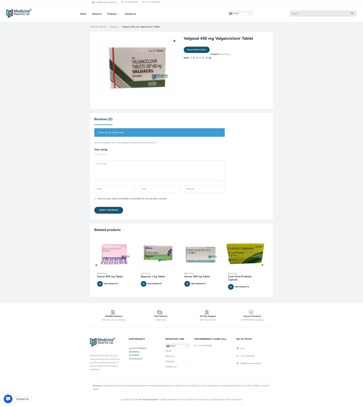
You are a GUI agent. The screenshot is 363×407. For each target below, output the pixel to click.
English (235, 13)
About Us (170, 356)
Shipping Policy (217, 399)
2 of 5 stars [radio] (98, 154)
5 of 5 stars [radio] (106, 154)
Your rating (100, 149)
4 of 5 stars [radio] (103, 154)
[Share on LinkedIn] (197, 58)
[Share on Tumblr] (200, 58)
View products (111, 284)
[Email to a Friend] (210, 58)
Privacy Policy (203, 399)
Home (168, 351)
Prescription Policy (234, 399)
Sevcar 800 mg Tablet (110, 276)
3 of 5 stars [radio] (101, 154)
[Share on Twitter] (194, 58)
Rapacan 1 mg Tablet (153, 276)
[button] (175, 41)
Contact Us (171, 366)
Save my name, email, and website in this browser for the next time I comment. (132, 198)
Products (169, 361)
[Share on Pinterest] (206, 58)
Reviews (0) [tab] (103, 119)
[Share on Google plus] (203, 58)
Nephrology (225, 54)
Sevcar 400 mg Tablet (197, 276)
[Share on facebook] (191, 58)
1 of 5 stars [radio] (95, 154)
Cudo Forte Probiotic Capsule (240, 278)
